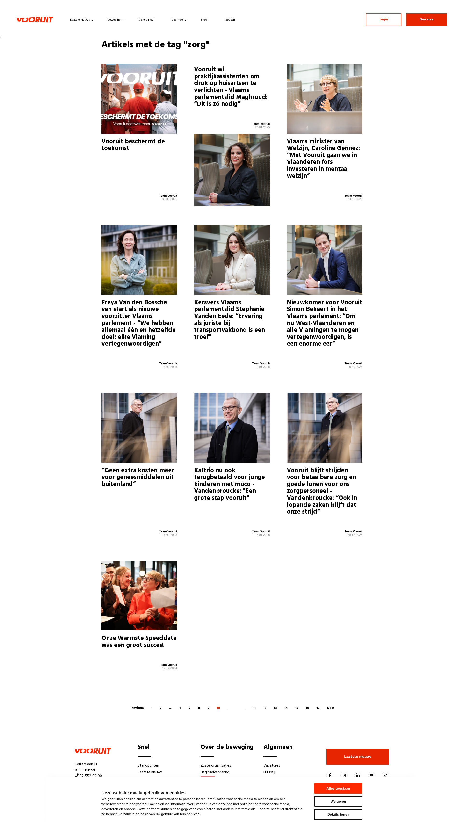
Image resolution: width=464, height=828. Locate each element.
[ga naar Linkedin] (357, 775)
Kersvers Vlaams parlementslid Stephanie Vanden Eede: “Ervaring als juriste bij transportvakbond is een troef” (229, 320)
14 (286, 708)
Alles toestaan (338, 788)
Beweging (114, 20)
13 (275, 708)
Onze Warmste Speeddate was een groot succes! (139, 641)
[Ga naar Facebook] (330, 775)
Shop (204, 20)
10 (218, 708)
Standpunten (148, 766)
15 (296, 708)
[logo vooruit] (35, 19)
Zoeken (230, 20)
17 (318, 708)
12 (264, 708)
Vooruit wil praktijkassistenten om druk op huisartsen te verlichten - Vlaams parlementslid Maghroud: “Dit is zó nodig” (231, 87)
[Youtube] (371, 775)
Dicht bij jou (146, 20)
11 (254, 708)
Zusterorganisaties (216, 766)
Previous (137, 708)
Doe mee (177, 20)
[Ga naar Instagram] (344, 775)
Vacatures (271, 766)
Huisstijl (269, 772)
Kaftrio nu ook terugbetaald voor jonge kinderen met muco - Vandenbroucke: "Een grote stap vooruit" (229, 484)
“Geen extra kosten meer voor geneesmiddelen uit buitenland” (138, 477)
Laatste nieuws (80, 20)
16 (307, 708)
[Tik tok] (385, 775)
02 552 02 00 (91, 776)
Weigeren (338, 801)
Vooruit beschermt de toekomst (133, 145)
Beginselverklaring (215, 772)
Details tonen (338, 814)
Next (331, 708)
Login (383, 19)
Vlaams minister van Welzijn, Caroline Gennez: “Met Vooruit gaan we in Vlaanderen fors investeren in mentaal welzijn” (323, 159)
